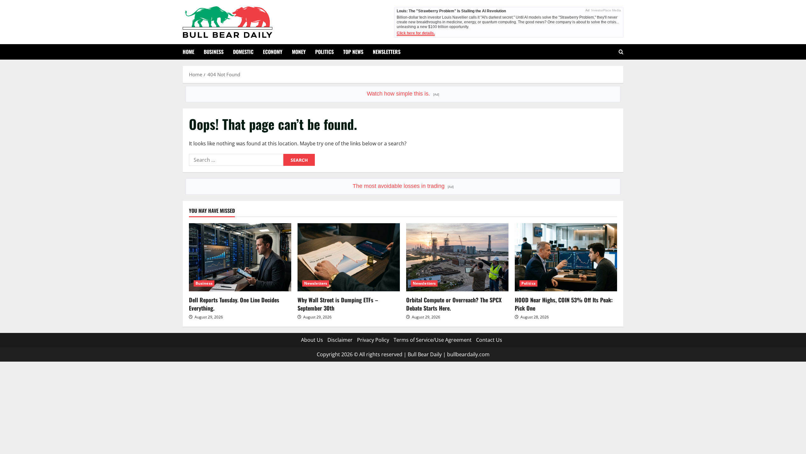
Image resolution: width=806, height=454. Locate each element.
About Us (312, 339)
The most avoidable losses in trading (403, 186)
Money (299, 51)
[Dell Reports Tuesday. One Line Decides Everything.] (240, 257)
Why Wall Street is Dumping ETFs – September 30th (338, 304)
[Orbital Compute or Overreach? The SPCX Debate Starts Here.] (457, 257)
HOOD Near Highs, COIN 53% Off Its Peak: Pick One (564, 304)
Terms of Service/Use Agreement (433, 339)
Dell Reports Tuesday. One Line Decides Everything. (234, 304)
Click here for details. (416, 33)
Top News (353, 51)
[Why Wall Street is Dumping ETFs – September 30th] (349, 257)
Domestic (243, 51)
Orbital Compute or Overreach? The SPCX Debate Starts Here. (454, 304)
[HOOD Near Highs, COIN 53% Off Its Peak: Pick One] (566, 257)
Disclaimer (340, 339)
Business (214, 51)
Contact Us (489, 339)
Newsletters (386, 51)
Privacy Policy (373, 339)
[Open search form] (621, 52)
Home (188, 51)
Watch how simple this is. (403, 93)
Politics (324, 51)
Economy (272, 51)
